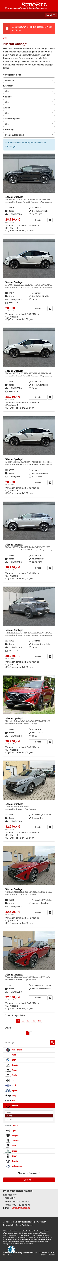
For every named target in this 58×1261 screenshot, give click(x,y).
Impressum (41, 1222)
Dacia (14, 1075)
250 (39, 1021)
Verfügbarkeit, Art (12, 74)
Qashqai (10, 1116)
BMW (13, 1060)
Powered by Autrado (47, 1255)
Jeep (13, 1095)
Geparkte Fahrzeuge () (30, 1173)
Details (38, 220)
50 (28, 1021)
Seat (13, 1146)
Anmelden (7, 1222)
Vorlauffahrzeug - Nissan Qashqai (29, 194)
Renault (15, 1141)
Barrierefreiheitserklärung (24, 1222)
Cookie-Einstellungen (24, 1225)
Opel (13, 1130)
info (5, 38)
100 (33, 1021)
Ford (13, 1085)
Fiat (13, 1080)
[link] (50, 220)
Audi (13, 1055)
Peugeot (15, 1135)
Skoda (14, 1151)
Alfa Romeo (16, 1050)
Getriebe (7, 96)
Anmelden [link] (30, 1180)
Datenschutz (8, 1225)
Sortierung (8, 129)
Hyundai (15, 1090)
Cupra (14, 1070)
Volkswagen (16, 1166)
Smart (14, 1156)
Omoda (14, 1125)
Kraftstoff (8, 85)
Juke (9, 1112)
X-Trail (9, 1119)
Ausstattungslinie (11, 118)
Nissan (14, 1106)
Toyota (14, 1161)
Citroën (14, 1065)
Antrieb (6, 107)
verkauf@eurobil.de (21, 1208)
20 (23, 1021)
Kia (13, 1101)
